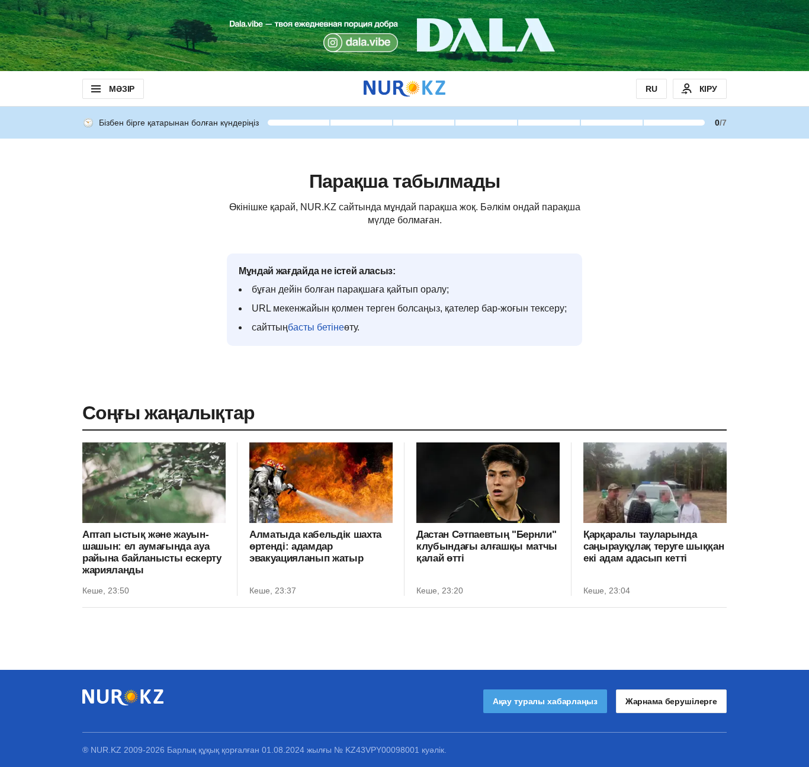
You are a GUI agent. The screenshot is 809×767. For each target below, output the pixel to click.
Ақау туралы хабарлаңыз (545, 701)
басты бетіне (316, 327)
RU (651, 89)
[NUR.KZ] (404, 88)
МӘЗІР (121, 89)
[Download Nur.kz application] (404, 35)
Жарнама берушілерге (671, 701)
